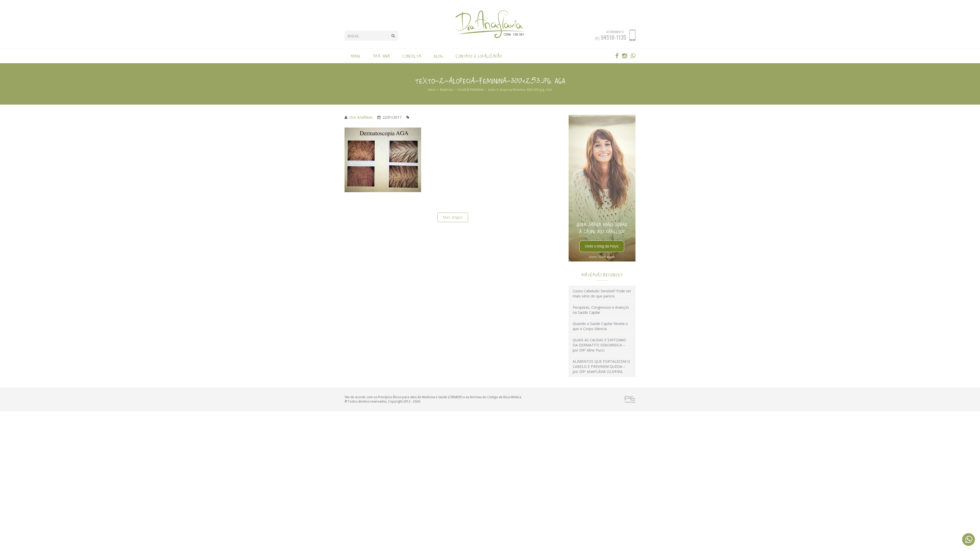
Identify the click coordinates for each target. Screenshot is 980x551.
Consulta (411, 56)
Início (432, 89)
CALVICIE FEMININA (470, 89)
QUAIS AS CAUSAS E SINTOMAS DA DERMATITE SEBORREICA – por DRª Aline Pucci (599, 345)
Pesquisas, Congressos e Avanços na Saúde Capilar (601, 310)
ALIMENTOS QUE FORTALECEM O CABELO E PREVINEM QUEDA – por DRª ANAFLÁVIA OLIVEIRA (601, 366)
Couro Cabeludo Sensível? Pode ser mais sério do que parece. (602, 293)
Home (355, 56)
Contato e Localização (479, 56)
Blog (438, 56)
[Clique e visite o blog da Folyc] (602, 187)
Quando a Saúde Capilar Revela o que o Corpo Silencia (600, 326)
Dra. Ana (381, 56)
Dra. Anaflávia (360, 117)
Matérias (446, 89)
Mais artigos (453, 217)
